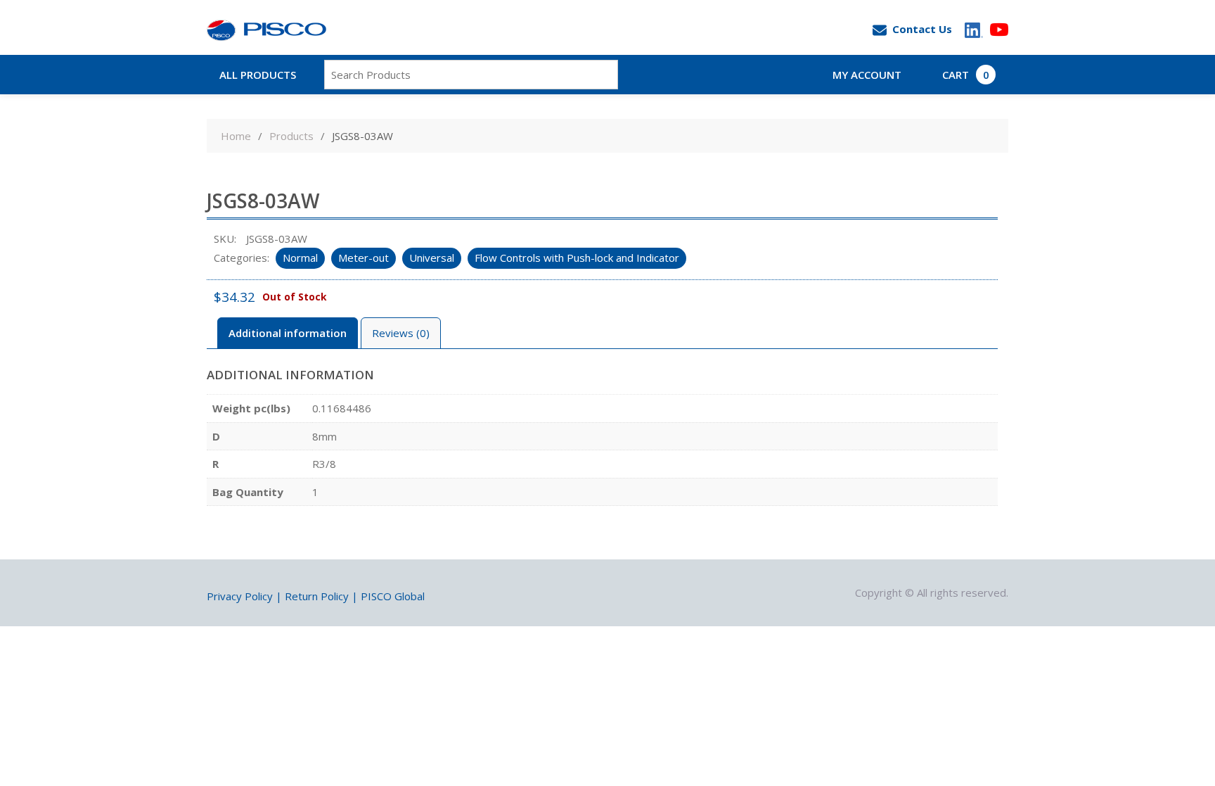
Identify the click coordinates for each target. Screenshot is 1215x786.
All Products (257, 75)
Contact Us (922, 29)
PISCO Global (393, 596)
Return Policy (317, 596)
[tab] (287, 333)
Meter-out (363, 258)
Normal (300, 258)
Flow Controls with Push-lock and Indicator (577, 258)
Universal (431, 258)
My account (866, 75)
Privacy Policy (240, 596)
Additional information (288, 333)
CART (965, 75)
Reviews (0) (401, 333)
